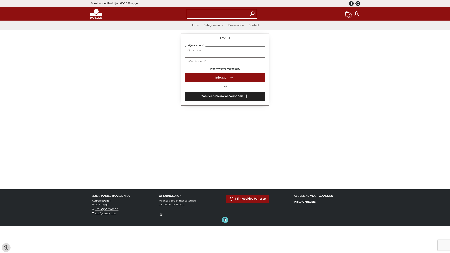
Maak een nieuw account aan (222, 96)
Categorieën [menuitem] (212, 25)
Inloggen (222, 77)
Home (195, 25)
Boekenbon (236, 25)
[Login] (356, 13)
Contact (254, 25)
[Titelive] (225, 219)
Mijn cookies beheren (250, 198)
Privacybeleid (305, 201)
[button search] (252, 14)
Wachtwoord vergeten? (225, 68)
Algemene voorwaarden (313, 195)
